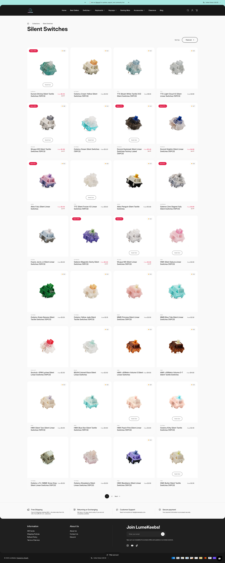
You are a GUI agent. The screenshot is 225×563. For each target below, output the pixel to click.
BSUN (75, 370)
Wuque (33, 146)
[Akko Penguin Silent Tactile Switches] (134, 180)
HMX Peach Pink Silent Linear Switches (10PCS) (129, 429)
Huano (33, 259)
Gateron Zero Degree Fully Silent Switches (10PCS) (171, 208)
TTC (118, 91)
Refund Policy (32, 537)
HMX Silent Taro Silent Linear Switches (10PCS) (43, 429)
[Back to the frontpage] (28, 23)
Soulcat (33, 370)
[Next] (128, 2)
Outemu (76, 91)
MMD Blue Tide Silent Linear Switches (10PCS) (171, 318)
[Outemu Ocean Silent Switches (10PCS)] (90, 123)
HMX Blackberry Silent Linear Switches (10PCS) (129, 484)
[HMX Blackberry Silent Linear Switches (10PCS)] (134, 457)
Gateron (162, 204)
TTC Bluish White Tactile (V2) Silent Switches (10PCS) (129, 95)
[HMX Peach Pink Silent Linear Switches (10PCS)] (134, 402)
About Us (73, 531)
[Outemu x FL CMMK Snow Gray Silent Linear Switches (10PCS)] (47, 457)
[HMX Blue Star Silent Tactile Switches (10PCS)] (90, 402)
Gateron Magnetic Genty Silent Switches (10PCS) (86, 263)
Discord (73, 537)
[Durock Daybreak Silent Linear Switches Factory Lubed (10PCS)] (134, 123)
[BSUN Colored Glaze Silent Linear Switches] (90, 346)
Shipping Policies (33, 534)
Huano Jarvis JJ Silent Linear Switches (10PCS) (42, 263)
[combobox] (212, 2)
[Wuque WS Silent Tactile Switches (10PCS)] (47, 123)
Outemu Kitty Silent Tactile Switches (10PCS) (171, 429)
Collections (36, 23)
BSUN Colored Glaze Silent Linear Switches (85, 373)
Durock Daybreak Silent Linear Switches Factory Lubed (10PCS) (129, 151)
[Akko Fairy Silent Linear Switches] (47, 180)
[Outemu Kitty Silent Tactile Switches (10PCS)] (177, 402)
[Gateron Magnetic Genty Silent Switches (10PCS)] (90, 236)
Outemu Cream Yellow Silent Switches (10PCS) (85, 95)
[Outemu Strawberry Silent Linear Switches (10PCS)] (90, 457)
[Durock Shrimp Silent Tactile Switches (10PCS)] (47, 68)
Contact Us (74, 534)
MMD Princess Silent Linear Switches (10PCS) (128, 318)
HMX (161, 259)
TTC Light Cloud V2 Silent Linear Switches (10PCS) (170, 95)
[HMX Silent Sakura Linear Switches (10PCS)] (177, 236)
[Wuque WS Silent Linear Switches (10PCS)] (134, 236)
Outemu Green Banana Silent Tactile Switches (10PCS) (42, 318)
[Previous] (85, 2)
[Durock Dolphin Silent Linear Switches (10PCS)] (177, 123)
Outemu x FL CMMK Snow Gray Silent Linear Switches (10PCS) (44, 484)
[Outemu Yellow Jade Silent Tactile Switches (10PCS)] (90, 291)
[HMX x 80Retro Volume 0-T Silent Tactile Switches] (177, 346)
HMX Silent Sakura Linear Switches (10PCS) (170, 263)
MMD (118, 315)
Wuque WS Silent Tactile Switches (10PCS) (41, 150)
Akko (32, 204)
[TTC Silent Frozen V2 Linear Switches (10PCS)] (90, 180)
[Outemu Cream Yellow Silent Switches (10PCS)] (90, 68)
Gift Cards (31, 531)
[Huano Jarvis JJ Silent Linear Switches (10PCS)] (47, 236)
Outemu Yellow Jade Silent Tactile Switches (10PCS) (85, 318)
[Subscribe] (163, 534)
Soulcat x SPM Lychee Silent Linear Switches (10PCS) (42, 373)
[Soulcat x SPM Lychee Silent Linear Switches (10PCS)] (47, 346)
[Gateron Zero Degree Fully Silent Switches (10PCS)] (177, 180)
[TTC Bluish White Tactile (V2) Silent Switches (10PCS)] (134, 68)
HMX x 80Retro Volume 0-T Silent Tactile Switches (171, 373)
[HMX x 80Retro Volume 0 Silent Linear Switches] (134, 346)
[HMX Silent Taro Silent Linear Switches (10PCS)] (47, 402)
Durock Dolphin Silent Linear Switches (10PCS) (171, 150)
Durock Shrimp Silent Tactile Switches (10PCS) (42, 95)
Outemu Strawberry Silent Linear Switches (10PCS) (84, 484)
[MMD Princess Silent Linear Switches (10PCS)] (134, 291)
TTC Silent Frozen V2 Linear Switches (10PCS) (85, 208)
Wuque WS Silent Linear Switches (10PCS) (127, 263)
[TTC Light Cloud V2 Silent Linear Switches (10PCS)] (177, 68)
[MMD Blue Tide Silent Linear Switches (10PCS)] (177, 291)
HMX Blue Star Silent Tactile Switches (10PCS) (85, 429)
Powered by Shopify (22, 558)
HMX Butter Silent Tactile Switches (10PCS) (170, 484)
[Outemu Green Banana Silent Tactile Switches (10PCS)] (47, 291)
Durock (33, 91)
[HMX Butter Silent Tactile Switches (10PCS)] (177, 457)
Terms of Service (33, 540)
